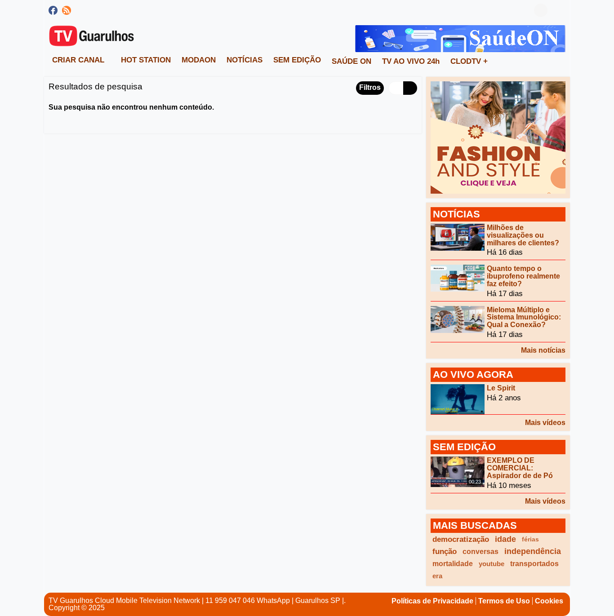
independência (532, 551)
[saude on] (460, 38)
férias (530, 539)
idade (505, 539)
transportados (534, 563)
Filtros (370, 87)
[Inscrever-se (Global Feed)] (66, 10)
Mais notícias (543, 350)
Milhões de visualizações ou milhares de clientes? (523, 235)
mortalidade (452, 563)
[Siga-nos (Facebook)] (53, 10)
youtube (491, 563)
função (444, 551)
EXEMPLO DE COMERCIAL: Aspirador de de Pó (520, 467)
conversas (480, 551)
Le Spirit (501, 388)
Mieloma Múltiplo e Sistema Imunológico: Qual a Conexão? (524, 317)
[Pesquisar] (558, 10)
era (437, 576)
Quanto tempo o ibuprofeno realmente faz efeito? (523, 276)
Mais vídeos (545, 422)
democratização (460, 539)
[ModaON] (498, 137)
